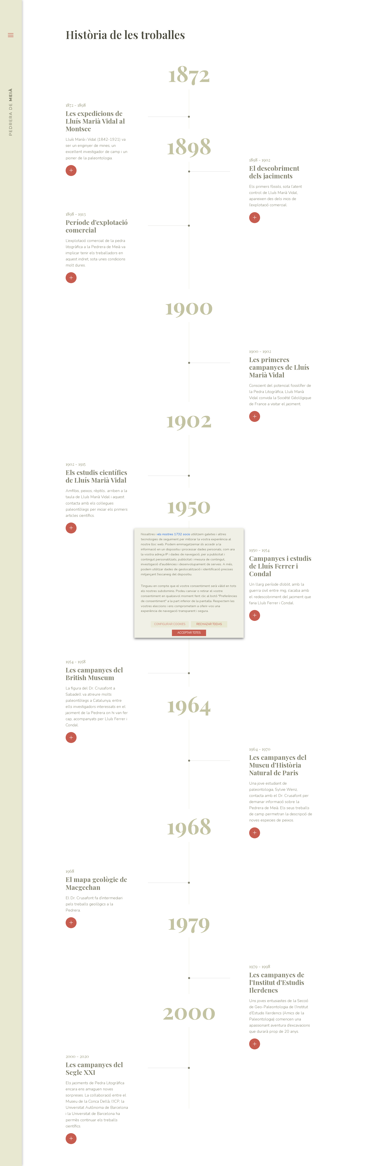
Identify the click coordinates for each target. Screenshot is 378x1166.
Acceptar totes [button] (189, 633)
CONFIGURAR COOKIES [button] (169, 624)
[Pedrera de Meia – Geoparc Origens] (10, 112)
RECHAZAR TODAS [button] (209, 624)
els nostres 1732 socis (173, 534)
